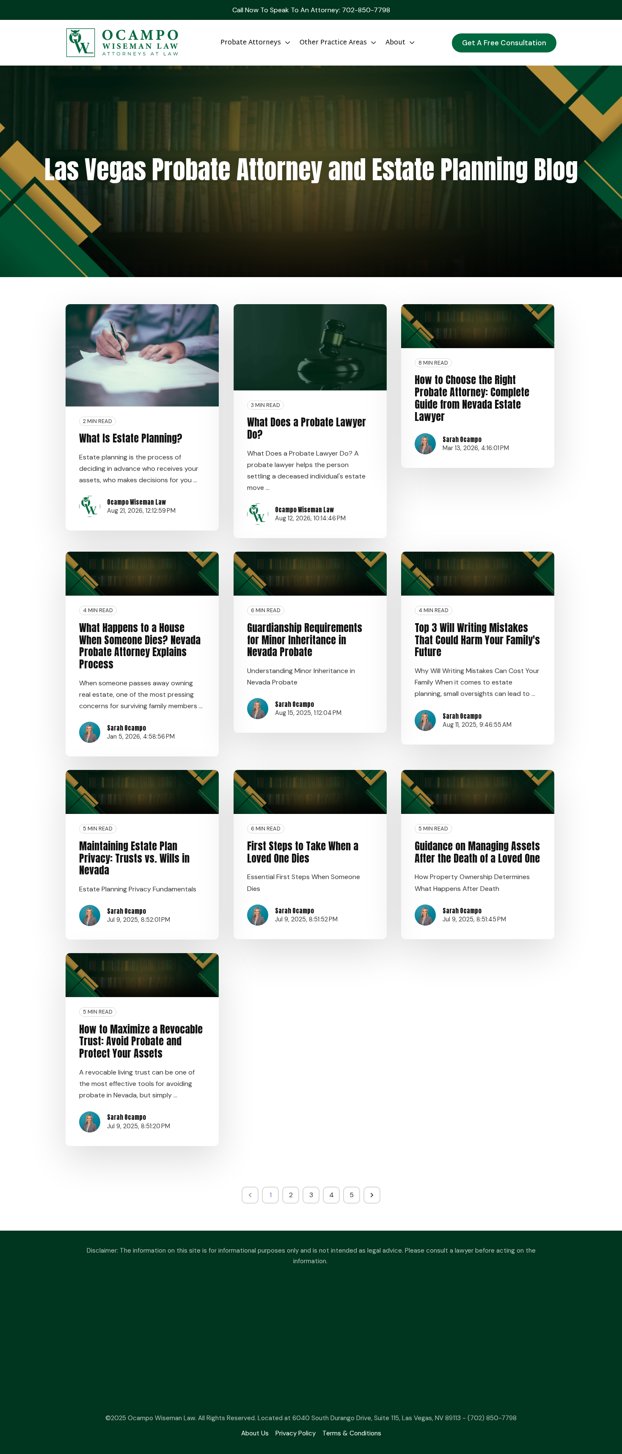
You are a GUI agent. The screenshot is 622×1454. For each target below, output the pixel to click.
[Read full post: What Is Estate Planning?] (142, 355)
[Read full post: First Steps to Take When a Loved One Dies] (310, 792)
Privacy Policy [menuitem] (295, 1433)
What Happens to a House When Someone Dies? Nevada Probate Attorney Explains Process (140, 646)
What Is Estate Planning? (130, 438)
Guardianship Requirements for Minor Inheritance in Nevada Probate (304, 640)
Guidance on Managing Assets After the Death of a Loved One (477, 852)
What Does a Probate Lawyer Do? (306, 428)
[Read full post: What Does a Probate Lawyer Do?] (310, 347)
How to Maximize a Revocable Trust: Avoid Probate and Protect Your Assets (141, 1041)
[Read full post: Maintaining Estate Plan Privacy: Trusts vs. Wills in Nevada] (142, 792)
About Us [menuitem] (255, 1433)
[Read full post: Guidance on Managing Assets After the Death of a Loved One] (477, 792)
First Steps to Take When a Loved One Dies (302, 852)
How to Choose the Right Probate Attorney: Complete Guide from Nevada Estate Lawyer (472, 398)
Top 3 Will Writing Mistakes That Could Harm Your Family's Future (477, 640)
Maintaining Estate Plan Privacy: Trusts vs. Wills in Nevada (134, 858)
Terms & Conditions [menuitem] (351, 1433)
